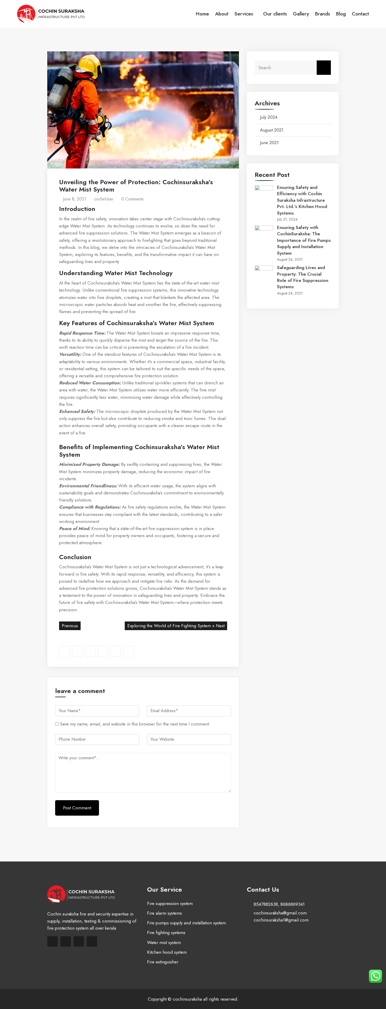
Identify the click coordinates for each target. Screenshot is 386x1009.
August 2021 (271, 130)
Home (202, 13)
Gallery (301, 13)
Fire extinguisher (162, 962)
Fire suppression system (170, 903)
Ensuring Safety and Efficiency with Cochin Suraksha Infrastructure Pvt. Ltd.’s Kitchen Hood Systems (302, 200)
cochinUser (103, 199)
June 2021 (269, 142)
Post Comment (77, 808)
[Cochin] (58, 14)
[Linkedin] (79, 941)
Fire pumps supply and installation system (186, 923)
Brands (322, 13)
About (221, 13)
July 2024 (268, 117)
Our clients (275, 13)
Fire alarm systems (164, 913)
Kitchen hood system (167, 952)
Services (243, 13)
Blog (341, 13)
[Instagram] (92, 941)
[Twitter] (65, 941)
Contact (360, 13)
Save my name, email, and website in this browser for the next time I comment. (135, 724)
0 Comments (132, 199)
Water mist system (164, 942)
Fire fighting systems (166, 932)
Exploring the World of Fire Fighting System (169, 626)
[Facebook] (52, 941)
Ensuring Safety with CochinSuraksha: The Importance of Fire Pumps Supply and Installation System (304, 240)
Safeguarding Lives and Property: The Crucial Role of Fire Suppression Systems (302, 277)
